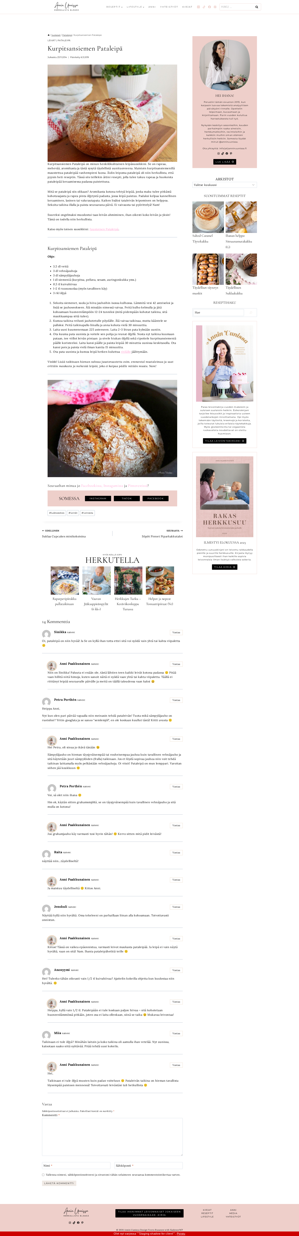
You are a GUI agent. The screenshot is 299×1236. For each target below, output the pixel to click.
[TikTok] (204, 7)
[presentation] (65, 580)
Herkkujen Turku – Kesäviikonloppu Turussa (128, 604)
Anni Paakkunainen (75, 664)
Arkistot (225, 179)
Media (233, 1213)
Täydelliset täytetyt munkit (205, 290)
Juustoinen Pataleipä (104, 229)
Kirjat (187, 7)
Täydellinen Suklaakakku (234, 290)
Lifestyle (207, 1216)
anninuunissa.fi (237, 148)
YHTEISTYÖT (233, 1216)
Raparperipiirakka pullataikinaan (64, 601)
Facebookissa (91, 485)
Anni (152, 7)
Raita (58, 852)
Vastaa (176, 632)
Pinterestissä (137, 485)
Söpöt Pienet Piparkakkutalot (162, 533)
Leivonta (87, 512)
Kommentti (51, 1115)
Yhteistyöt (169, 7)
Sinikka (60, 632)
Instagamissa (113, 485)
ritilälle (126, 351)
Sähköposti (125, 1165)
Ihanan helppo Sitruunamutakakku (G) (239, 241)
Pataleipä (64, 40)
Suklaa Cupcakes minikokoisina (64, 533)
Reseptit (207, 1213)
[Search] (251, 312)
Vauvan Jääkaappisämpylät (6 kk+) (96, 604)
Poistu (181, 1233)
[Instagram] (198, 7)
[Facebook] (209, 7)
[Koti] (49, 35)
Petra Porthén (65, 700)
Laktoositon (57, 512)
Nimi (47, 1165)
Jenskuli (60, 907)
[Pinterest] (215, 7)
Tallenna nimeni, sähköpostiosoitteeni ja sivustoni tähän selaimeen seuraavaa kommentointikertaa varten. (113, 1174)
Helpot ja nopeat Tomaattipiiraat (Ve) (159, 601)
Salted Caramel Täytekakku (202, 238)
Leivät (52, 40)
